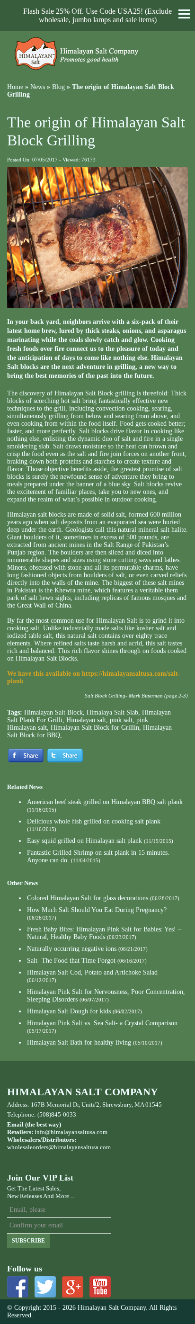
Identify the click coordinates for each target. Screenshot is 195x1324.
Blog (58, 86)
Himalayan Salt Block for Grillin (95, 727)
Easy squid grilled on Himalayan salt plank (84, 840)
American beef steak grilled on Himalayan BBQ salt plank (105, 801)
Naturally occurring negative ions (71, 948)
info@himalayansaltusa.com (71, 1132)
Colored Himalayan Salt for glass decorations (87, 898)
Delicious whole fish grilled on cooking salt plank (93, 821)
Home (15, 86)
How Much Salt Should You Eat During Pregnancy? (97, 909)
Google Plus (72, 1286)
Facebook (17, 1286)
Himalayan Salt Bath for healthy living (79, 1042)
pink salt (121, 720)
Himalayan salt (86, 720)
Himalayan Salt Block (53, 712)
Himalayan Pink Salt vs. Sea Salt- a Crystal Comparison (102, 1023)
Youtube (100, 1286)
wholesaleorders (27, 1147)
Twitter (45, 1286)
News (37, 86)
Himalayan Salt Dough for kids (69, 1011)
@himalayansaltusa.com (79, 1147)
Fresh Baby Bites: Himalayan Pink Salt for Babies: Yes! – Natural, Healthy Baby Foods (104, 933)
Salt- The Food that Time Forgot (71, 960)
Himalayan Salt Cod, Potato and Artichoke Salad (92, 972)
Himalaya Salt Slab (112, 712)
